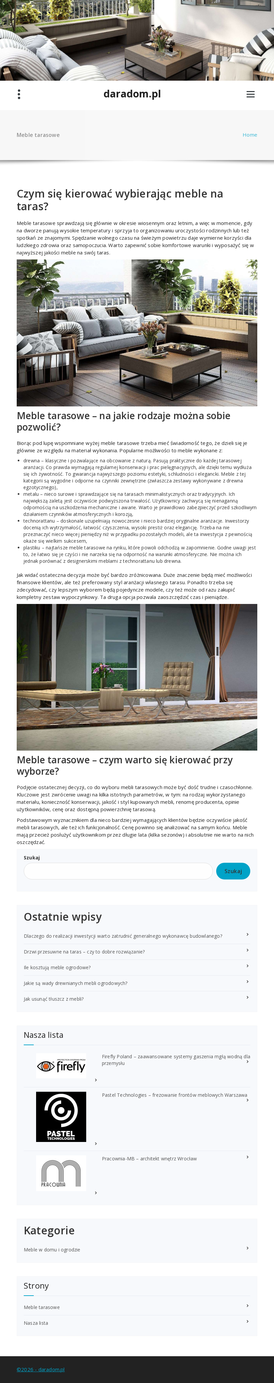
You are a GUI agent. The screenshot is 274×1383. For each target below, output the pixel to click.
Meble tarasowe (42, 1307)
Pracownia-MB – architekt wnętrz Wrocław (149, 1158)
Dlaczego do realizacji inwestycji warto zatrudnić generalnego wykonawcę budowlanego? (123, 936)
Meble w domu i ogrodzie (52, 1249)
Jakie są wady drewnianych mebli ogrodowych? (76, 983)
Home (250, 134)
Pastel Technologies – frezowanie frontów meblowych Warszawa (175, 1095)
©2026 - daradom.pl (41, 1369)
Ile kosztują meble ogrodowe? (57, 967)
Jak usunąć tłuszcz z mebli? (54, 999)
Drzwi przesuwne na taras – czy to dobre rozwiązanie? (84, 951)
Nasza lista (36, 1323)
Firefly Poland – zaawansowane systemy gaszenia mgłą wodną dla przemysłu (176, 1059)
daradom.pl (132, 94)
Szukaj (32, 857)
